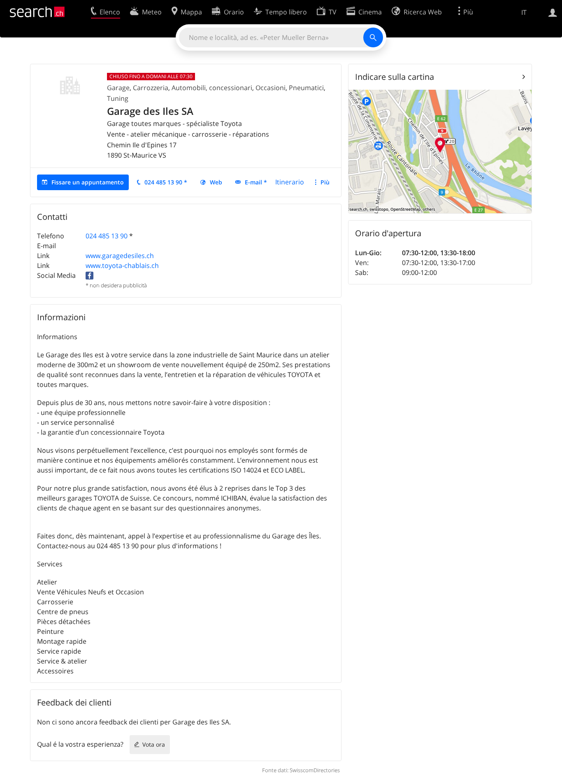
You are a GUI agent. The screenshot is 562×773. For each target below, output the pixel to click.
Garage (118, 87)
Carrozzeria (150, 87)
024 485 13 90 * (165, 182)
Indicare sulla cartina (394, 76)
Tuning (117, 98)
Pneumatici (306, 87)
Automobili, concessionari (212, 87)
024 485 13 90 (107, 235)
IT (524, 12)
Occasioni (270, 87)
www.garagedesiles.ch (120, 255)
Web (216, 182)
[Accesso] (552, 12)
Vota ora (153, 744)
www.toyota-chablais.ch (122, 265)
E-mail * (256, 182)
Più (325, 182)
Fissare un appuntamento (87, 182)
